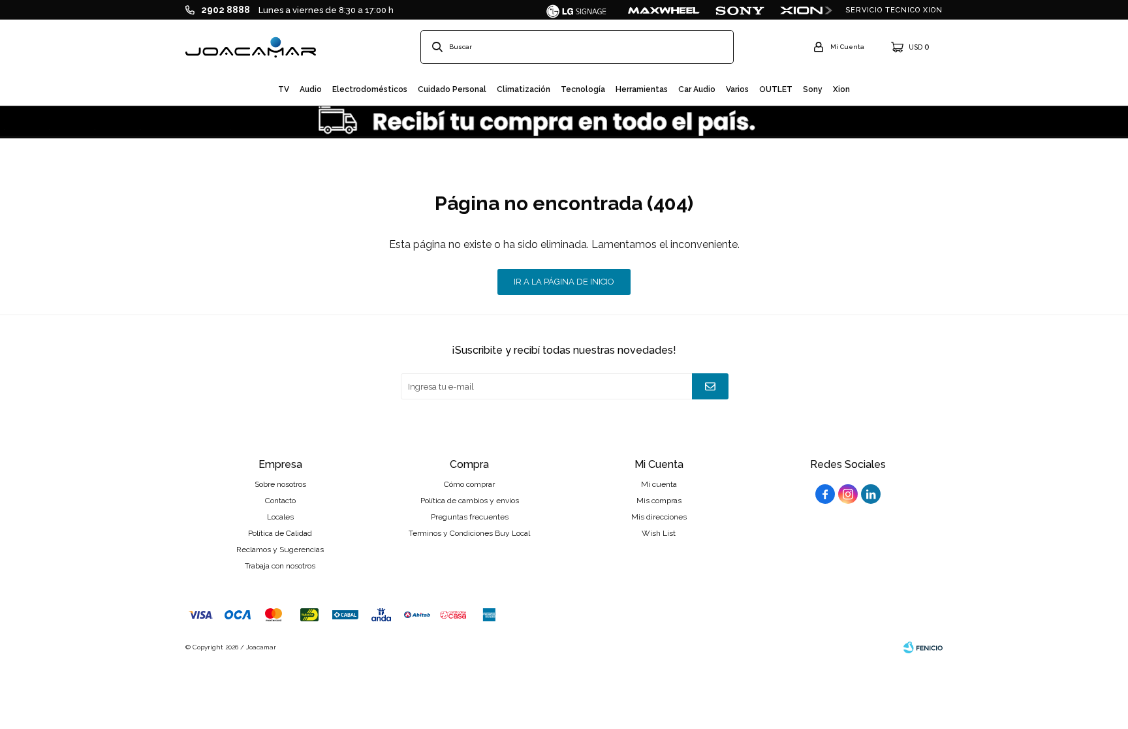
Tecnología (583, 89)
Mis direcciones (659, 516)
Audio (311, 89)
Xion (841, 89)
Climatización (523, 89)
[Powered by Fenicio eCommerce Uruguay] (923, 647)
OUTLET (775, 89)
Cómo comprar (469, 484)
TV (283, 89)
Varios (737, 89)
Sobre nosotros (280, 484)
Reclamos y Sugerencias (280, 549)
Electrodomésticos (369, 89)
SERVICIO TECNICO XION (894, 10)
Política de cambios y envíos (469, 500)
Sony (812, 89)
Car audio (696, 89)
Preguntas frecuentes (470, 516)
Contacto (280, 500)
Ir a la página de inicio (564, 282)
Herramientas (642, 89)
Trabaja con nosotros (280, 565)
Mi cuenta (659, 484)
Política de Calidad (280, 533)
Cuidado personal (452, 89)
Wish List (659, 533)
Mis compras (659, 500)
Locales (280, 516)
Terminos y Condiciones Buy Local (469, 533)
